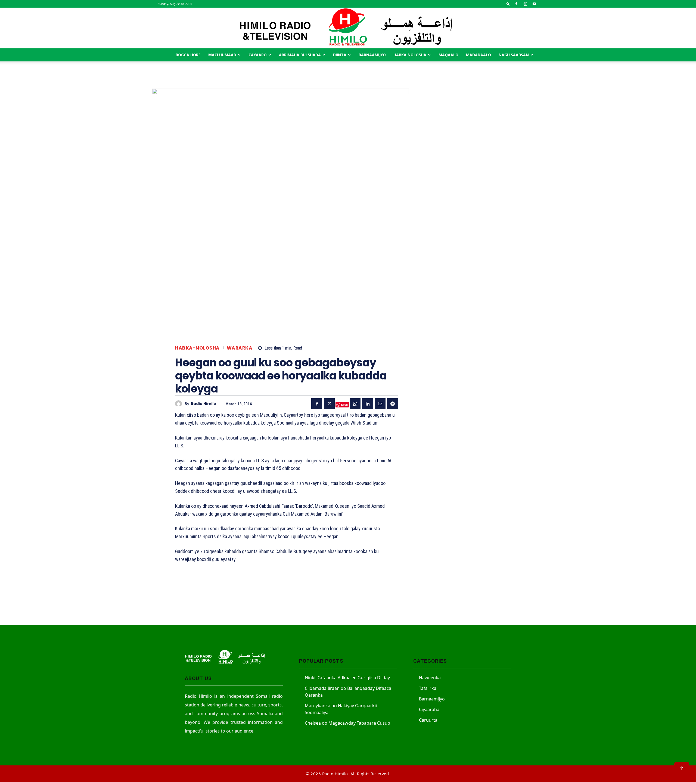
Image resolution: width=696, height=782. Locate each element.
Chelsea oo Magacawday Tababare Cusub (347, 723)
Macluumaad (222, 54)
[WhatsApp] (355, 403)
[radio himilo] (180, 403)
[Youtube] (534, 4)
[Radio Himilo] (348, 28)
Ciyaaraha (429, 709)
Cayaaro (257, 54)
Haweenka (430, 678)
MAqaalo (448, 54)
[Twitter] (329, 403)
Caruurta (428, 720)
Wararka (240, 348)
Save (344, 405)
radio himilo (203, 403)
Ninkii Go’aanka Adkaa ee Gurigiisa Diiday (347, 678)
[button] (508, 4)
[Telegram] (392, 403)
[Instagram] (525, 4)
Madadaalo (478, 54)
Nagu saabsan (514, 54)
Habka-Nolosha (197, 348)
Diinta (339, 54)
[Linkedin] (367, 403)
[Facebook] (516, 4)
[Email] (380, 403)
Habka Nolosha (409, 54)
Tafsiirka (427, 688)
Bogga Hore (188, 54)
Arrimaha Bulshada (300, 54)
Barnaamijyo (372, 54)
